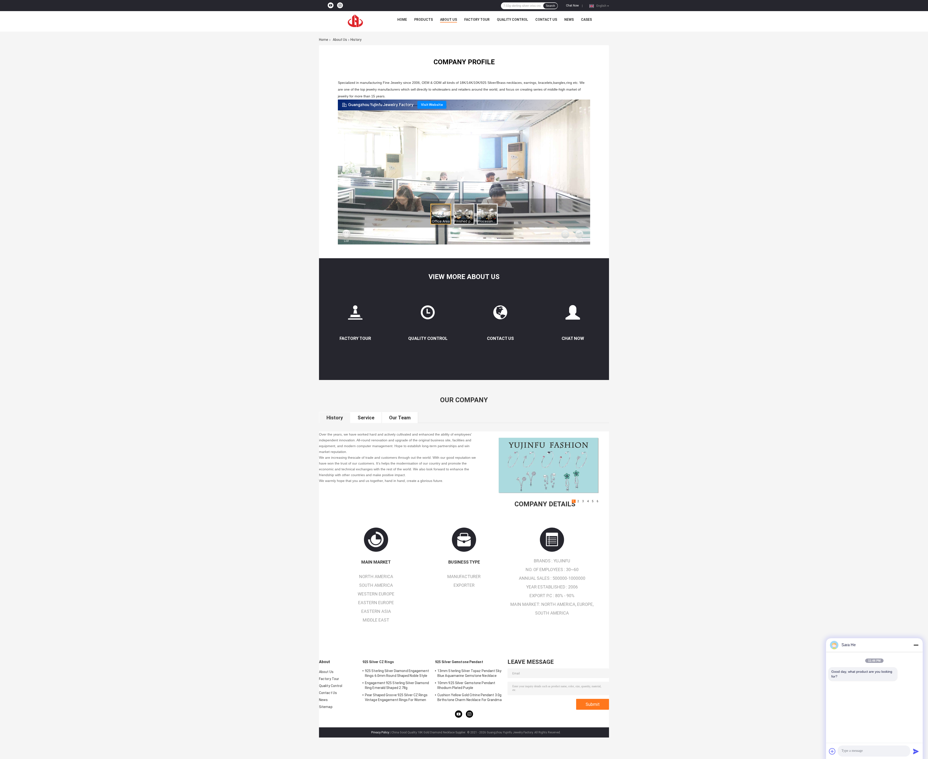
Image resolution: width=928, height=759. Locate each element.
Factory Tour (477, 19)
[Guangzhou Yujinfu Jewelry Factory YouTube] (330, 5)
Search (550, 5)
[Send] (916, 751)
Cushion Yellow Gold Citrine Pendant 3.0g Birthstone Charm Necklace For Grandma (469, 697)
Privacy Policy (380, 732)
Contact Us (546, 19)
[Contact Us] (500, 314)
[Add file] (832, 751)
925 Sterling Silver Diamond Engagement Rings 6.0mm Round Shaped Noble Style (397, 673)
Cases (586, 19)
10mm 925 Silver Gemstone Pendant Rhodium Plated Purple (466, 685)
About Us (448, 19)
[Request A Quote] (573, 312)
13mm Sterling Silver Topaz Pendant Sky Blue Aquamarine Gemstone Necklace (469, 673)
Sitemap (326, 707)
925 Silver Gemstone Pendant (459, 662)
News (569, 19)
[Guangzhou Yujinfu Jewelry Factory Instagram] (340, 5)
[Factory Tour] (355, 314)
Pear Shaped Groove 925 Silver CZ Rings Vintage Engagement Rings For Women (396, 697)
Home (402, 19)
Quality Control (512, 19)
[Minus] (916, 645)
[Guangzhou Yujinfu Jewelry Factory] (355, 21)
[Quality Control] (428, 314)
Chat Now (572, 5)
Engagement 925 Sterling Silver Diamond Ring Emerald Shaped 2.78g (397, 685)
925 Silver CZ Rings (378, 662)
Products (423, 19)
